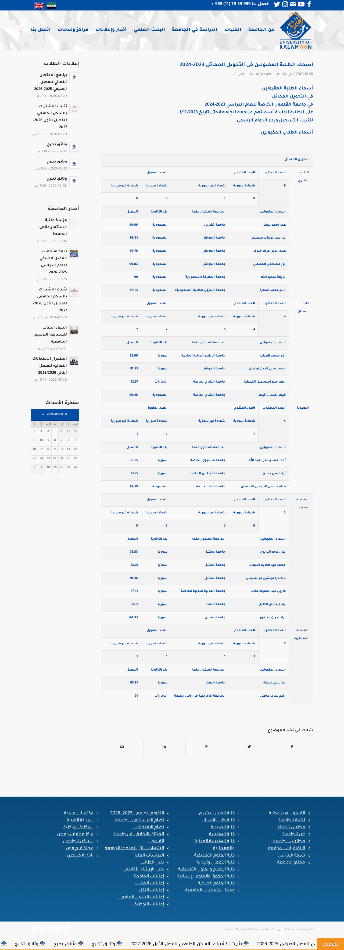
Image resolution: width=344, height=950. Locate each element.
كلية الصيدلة (223, 827)
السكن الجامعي (78, 841)
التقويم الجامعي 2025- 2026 (137, 813)
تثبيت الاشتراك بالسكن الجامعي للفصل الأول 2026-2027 (232, 943)
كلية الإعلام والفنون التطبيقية (206, 869)
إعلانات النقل (248, 74)
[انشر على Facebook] (291, 747)
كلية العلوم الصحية (216, 883)
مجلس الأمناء (291, 827)
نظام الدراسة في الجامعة (139, 820)
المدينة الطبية (80, 820)
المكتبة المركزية (78, 827)
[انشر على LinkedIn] (165, 747)
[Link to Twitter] (277, 4)
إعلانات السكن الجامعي (141, 897)
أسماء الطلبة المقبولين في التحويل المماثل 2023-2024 (246, 65)
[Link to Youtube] (301, 4)
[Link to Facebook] (309, 4)
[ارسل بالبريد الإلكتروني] (122, 747)
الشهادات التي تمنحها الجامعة (134, 848)
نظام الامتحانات (148, 827)
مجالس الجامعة (289, 841)
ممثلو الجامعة (291, 862)
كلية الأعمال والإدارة (215, 862)
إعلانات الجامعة (273, 74)
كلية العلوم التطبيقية (214, 855)
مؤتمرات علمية (79, 813)
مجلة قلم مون (80, 848)
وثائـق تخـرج (149, 943)
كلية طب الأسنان (218, 820)
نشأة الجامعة (291, 820)
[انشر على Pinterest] (207, 747)
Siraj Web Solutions (253, 929)
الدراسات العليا (149, 855)
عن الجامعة (293, 834)
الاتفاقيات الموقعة (286, 848)
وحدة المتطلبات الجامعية (210, 890)
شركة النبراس (291, 855)
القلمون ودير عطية (287, 813)
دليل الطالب (152, 862)
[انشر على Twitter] (249, 747)
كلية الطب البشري (217, 813)
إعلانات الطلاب (149, 883)
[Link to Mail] (293, 4)
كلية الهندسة (222, 834)
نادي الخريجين (80, 855)
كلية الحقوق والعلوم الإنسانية (206, 876)
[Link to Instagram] (285, 4)
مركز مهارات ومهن (75, 834)
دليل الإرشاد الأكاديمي (143, 869)
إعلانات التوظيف (148, 904)
